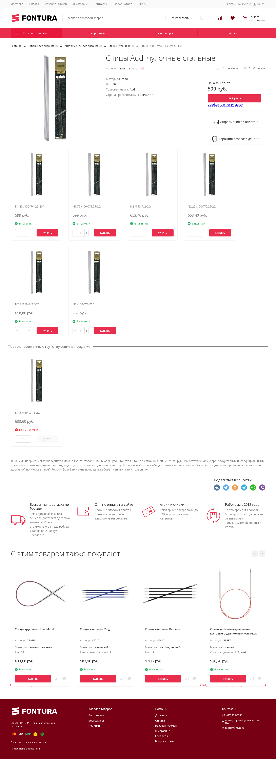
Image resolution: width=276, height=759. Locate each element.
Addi (141, 68)
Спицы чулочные (120, 46)
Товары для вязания (41, 46)
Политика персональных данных (29, 742)
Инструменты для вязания (81, 46)
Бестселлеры (164, 33)
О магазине (80, 4)
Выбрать (234, 98)
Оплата (34, 4)
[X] (226, 487)
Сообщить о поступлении (225, 104)
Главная (16, 46)
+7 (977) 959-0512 (232, 715)
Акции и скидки (172, 504)
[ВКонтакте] (217, 487)
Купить (47, 232)
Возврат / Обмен (56, 4)
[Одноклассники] (235, 487)
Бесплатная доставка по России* (49, 506)
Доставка (17, 4)
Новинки (231, 33)
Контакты (100, 4)
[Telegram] (244, 487)
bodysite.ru (33, 748)
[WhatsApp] (253, 487)
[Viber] (262, 487)
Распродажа (96, 33)
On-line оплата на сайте (114, 504)
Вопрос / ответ (122, 4)
